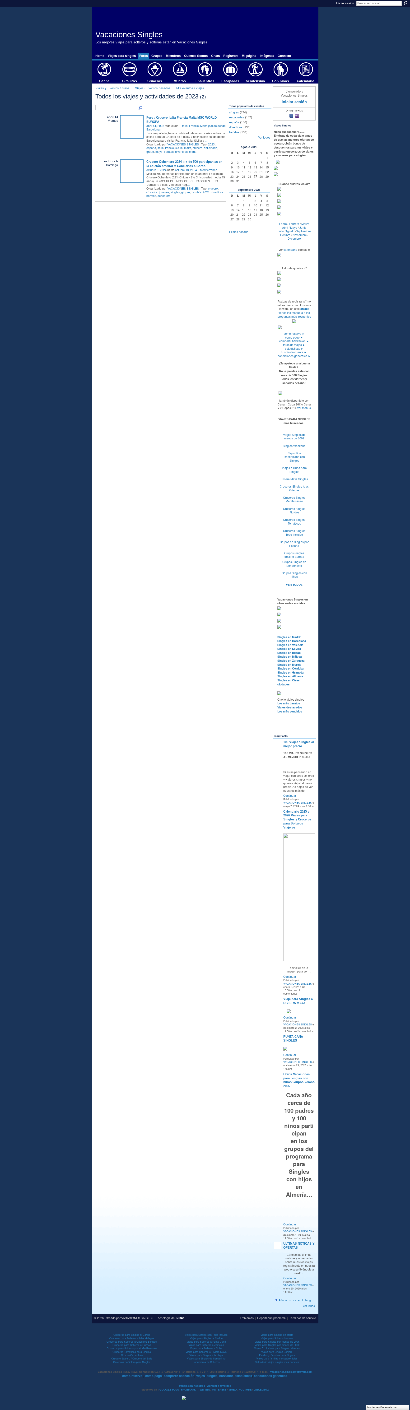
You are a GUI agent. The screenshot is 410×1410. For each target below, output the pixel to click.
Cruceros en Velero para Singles (131, 1362)
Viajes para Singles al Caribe (206, 1338)
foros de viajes (294, 345)
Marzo (305, 224)
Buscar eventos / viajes (141, 108)
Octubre (285, 235)
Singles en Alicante (290, 676)
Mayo (293, 227)
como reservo (294, 333)
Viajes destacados (289, 707)
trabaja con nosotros (192, 1385)
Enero (283, 224)
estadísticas (294, 348)
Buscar (405, 3)
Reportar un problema (271, 1318)
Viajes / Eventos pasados (152, 88)
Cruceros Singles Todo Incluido (294, 532)
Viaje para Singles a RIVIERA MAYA (298, 1001)
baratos (169, 151)
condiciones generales (294, 356)
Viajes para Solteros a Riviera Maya (206, 1352)
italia (161, 148)
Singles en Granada (290, 672)
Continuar (289, 795)
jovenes (164, 192)
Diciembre (294, 238)
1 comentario (304, 1238)
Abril (285, 227)
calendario (290, 249)
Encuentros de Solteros (206, 1362)
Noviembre (300, 235)
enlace (304, 309)
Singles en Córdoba (290, 668)
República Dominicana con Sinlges (294, 456)
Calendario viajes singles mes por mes (277, 1362)
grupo (150, 151)
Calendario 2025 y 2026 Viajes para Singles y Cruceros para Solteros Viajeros (297, 819)
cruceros (152, 192)
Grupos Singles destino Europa (294, 555)
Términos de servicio (302, 1318)
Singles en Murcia (289, 664)
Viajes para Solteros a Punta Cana (206, 1341)
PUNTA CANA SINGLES (293, 1038)
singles (175, 192)
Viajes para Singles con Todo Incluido (206, 1334)
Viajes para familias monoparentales (277, 1358)
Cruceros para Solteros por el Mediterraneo (132, 1348)
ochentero (164, 196)
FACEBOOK (188, 1389)
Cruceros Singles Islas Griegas (294, 488)
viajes (200, 1375)
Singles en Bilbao (289, 653)
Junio (303, 227)
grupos (185, 192)
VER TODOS (294, 584)
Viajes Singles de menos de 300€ (294, 436)
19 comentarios (291, 991)
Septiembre (303, 231)
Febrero (294, 224)
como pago (294, 337)
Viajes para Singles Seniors (277, 1352)
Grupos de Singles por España (294, 544)
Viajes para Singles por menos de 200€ (277, 1341)
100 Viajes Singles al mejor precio (298, 744)
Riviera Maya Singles (294, 479)
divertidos (181, 151)
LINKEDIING (261, 1389)
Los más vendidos (289, 711)
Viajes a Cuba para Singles (294, 470)
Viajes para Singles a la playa (206, 1355)
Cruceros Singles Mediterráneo (294, 499)
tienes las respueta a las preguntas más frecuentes (294, 314)
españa (151, 148)
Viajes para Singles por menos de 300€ (277, 1345)
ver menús (304, 408)
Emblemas (247, 1318)
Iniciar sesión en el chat (382, 1407)
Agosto (289, 231)
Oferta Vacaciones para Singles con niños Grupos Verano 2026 (299, 1080)
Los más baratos (288, 703)
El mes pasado (238, 232)
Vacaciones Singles (129, 34)
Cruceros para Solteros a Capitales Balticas (132, 1341)
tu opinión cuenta (294, 352)
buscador (226, 1375)
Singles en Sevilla (289, 649)
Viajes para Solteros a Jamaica (206, 1345)
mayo (159, 151)
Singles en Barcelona (291, 641)
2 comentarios (305, 1031)
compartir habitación (294, 341)
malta (187, 148)
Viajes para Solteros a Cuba (206, 1348)
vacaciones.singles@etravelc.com (291, 1371)
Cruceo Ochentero (132, 1355)
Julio (281, 231)
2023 (211, 144)
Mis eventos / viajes (190, 88)
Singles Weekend (294, 446)
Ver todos (264, 137)
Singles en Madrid (289, 637)
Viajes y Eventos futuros (112, 88)
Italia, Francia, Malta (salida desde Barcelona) (186, 127)
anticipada (210, 148)
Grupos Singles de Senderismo (294, 564)
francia (169, 148)
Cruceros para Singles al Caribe (131, 1334)
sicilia (179, 148)
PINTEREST (219, 1389)
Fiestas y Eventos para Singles (277, 1355)
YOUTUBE (245, 1389)
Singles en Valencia (290, 645)
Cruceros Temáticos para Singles (131, 1352)
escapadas (236, 117)
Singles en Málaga (289, 656)
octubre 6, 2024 (156, 170)
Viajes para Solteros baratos (277, 1338)
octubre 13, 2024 (186, 170)
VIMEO (232, 1389)
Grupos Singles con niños (294, 575)
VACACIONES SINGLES (183, 144)
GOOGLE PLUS (169, 1389)
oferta (192, 151)
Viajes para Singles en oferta (277, 1334)
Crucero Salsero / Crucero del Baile (131, 1358)
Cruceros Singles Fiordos (294, 510)
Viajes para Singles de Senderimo (206, 1358)
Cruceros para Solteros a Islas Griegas (131, 1338)
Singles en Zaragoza (291, 660)
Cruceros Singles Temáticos (294, 521)
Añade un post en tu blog (295, 1300)
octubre (196, 192)
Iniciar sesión (345, 3)
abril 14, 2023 (155, 126)
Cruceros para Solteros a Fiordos (131, 1345)
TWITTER (204, 1389)
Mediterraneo (208, 170)
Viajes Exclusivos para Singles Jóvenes (277, 1348)
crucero (197, 148)
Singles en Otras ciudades (288, 682)
